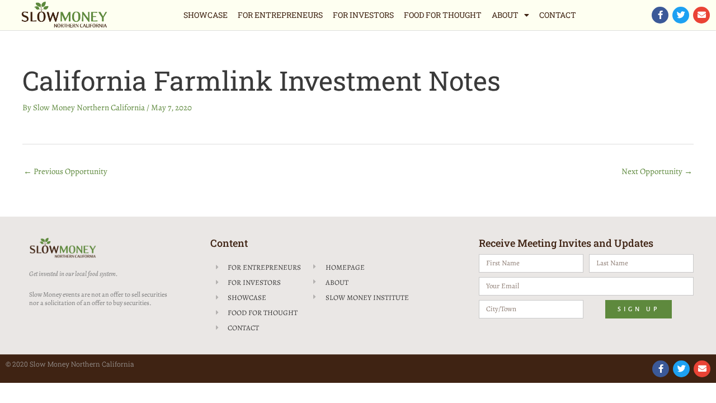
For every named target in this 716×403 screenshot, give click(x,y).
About (505, 15)
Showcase (205, 15)
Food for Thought (443, 15)
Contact (557, 15)
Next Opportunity (657, 171)
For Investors (363, 15)
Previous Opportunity (65, 171)
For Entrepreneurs (280, 15)
